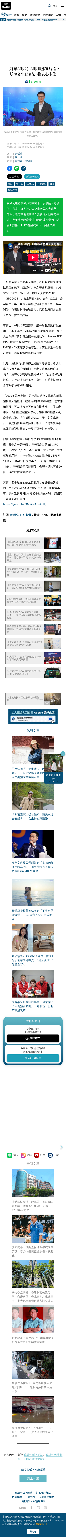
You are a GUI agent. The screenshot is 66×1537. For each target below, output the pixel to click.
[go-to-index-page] (27, 81)
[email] (45, 1507)
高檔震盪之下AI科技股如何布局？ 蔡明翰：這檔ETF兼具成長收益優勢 (24, 629)
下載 (56, 1155)
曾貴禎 (18, 161)
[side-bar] (62, 6)
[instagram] (38, 1507)
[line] (22, 1507)
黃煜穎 (18, 153)
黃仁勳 (19, 184)
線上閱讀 (33, 1478)
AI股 (52, 184)
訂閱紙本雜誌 (6, 6)
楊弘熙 (18, 157)
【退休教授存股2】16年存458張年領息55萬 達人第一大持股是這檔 (24, 571)
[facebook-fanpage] (31, 1507)
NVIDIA (30, 184)
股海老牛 (41, 184)
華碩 (10, 184)
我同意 (33, 1531)
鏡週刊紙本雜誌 (33, 1455)
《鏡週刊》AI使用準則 (33, 1501)
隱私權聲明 (41, 1524)
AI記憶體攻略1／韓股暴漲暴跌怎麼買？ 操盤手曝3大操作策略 (24, 601)
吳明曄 (28, 161)
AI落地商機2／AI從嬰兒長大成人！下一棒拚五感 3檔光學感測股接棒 (24, 614)
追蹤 (29, 1155)
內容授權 (17, 1497)
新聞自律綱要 (46, 1497)
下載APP (30, 1497)
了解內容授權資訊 (34, 1459)
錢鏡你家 (12, 189)
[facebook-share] (9, 168)
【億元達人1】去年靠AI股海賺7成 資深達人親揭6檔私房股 (24, 644)
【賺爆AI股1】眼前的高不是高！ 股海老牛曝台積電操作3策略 (24, 543)
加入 (15, 1155)
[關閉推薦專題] (62, 753)
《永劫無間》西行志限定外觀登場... (23, 699)
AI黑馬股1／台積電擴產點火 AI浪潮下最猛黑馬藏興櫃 (24, 658)
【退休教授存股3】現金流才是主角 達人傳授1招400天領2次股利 (24, 586)
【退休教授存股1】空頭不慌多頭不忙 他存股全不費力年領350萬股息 (24, 557)
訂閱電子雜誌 (43, 1492)
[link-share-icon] (23, 168)
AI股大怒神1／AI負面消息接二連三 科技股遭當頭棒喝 (24, 672)
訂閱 (42, 1155)
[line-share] (16, 168)
